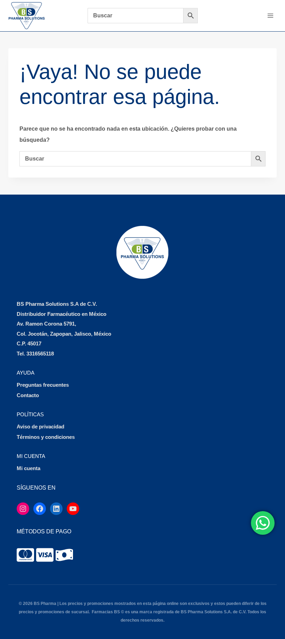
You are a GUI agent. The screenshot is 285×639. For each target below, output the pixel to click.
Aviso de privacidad (40, 426)
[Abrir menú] (270, 15)
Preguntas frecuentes (43, 385)
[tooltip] (25, 555)
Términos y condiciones (46, 437)
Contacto (28, 395)
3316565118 (40, 354)
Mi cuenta (28, 468)
